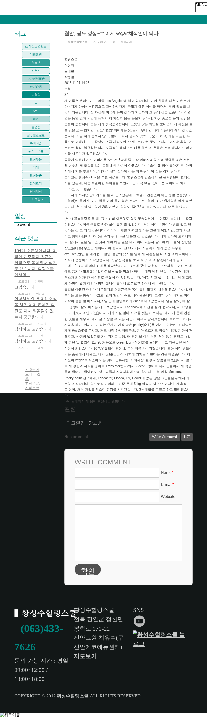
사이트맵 (32, 388)
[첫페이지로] (46, 614)
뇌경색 (35, 70)
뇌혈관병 (36, 54)
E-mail (167, 484)
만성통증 (36, 175)
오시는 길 (32, 374)
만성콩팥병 (35, 199)
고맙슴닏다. (25, 287)
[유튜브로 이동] (140, 625)
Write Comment (164, 436)
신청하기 (32, 370)
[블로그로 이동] (161, 644)
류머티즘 (36, 143)
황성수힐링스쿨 (77, 41)
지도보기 (85, 656)
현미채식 (36, 191)
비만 (36, 119)
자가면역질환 (36, 78)
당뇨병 (95, 422)
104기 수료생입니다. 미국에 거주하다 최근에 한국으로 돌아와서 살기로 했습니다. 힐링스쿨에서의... (35, 262)
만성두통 (36, 159)
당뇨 (36, 111)
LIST (187, 436)
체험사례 (126, 41)
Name (167, 472)
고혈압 (78, 422)
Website (168, 496)
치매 (36, 167)
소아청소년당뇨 (35, 46)
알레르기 (36, 183)
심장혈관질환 (36, 135)
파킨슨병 (36, 86)
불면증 (35, 127)
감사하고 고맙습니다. (33, 329)
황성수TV (33, 383)
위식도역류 (35, 151)
